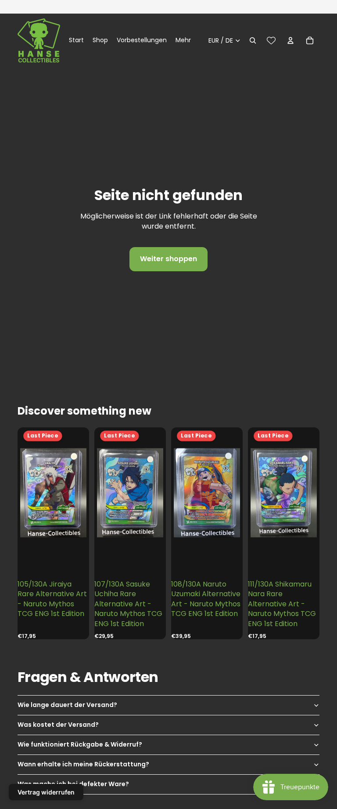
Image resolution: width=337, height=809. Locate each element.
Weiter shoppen (168, 259)
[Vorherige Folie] (26, 493)
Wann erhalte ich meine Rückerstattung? (83, 764)
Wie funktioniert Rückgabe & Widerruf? (80, 744)
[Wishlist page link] (271, 40)
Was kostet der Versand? (58, 724)
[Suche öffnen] (252, 40)
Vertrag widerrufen (46, 792)
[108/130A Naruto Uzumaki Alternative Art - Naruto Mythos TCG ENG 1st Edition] (207, 492)
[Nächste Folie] (80, 493)
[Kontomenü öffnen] (290, 40)
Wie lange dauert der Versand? (67, 704)
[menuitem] (183, 40)
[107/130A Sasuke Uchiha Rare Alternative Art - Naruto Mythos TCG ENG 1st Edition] (130, 492)
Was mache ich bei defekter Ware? (73, 784)
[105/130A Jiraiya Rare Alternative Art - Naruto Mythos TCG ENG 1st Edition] (53, 492)
